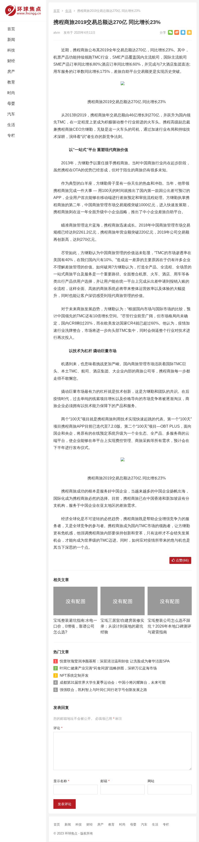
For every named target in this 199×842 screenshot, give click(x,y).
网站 (151, 781)
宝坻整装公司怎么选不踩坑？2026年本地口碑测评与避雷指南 (169, 626)
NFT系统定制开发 (74, 675)
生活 (11, 125)
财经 (11, 61)
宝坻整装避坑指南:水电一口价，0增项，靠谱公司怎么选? (75, 626)
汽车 (11, 114)
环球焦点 (71, 833)
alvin (56, 32)
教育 (11, 82)
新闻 (11, 40)
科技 (11, 50)
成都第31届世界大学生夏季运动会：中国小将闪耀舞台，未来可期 (113, 682)
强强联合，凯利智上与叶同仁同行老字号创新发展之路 (103, 690)
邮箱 (104, 781)
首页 (11, 29)
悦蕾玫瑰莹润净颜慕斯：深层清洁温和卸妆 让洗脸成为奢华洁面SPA (115, 661)
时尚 (11, 93)
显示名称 (61, 781)
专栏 (11, 135)
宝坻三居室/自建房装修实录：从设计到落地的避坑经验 (122, 626)
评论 (57, 728)
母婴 (11, 103)
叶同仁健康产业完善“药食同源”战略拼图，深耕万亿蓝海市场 (108, 668)
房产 (11, 71)
